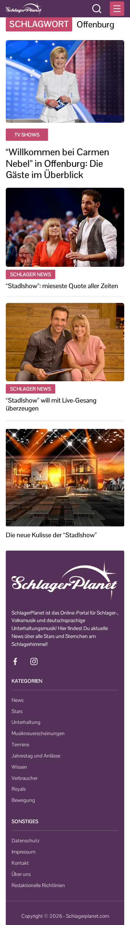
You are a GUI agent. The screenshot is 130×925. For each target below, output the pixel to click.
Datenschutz (25, 840)
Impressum (23, 851)
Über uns (21, 874)
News (17, 700)
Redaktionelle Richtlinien (38, 885)
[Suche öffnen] (97, 8)
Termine (20, 744)
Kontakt (20, 863)
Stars (17, 711)
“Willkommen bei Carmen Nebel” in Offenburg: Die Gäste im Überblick (57, 164)
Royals (19, 789)
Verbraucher (25, 778)
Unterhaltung (26, 722)
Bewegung (23, 800)
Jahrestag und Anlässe (36, 755)
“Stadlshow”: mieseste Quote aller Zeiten (62, 286)
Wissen (19, 767)
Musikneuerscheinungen (38, 733)
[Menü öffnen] (117, 8)
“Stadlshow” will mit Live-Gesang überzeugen (51, 404)
